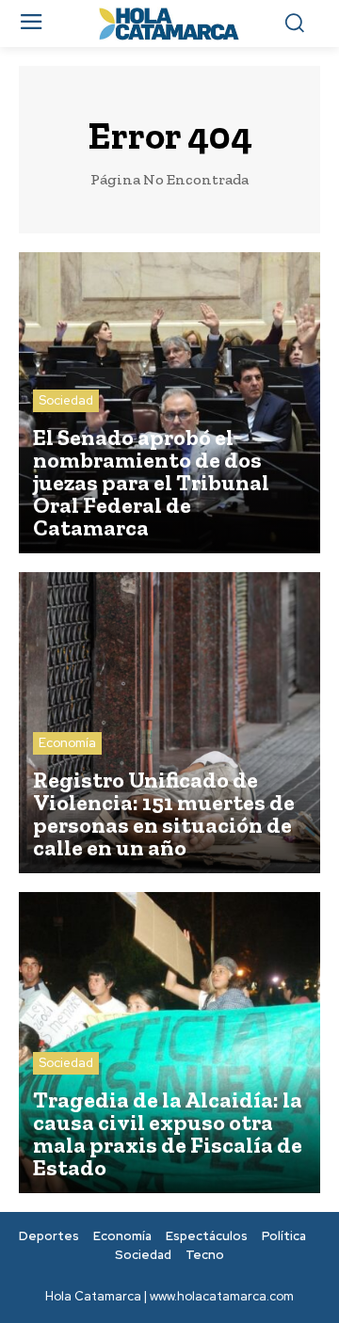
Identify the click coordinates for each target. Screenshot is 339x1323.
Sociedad (66, 400)
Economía (67, 743)
